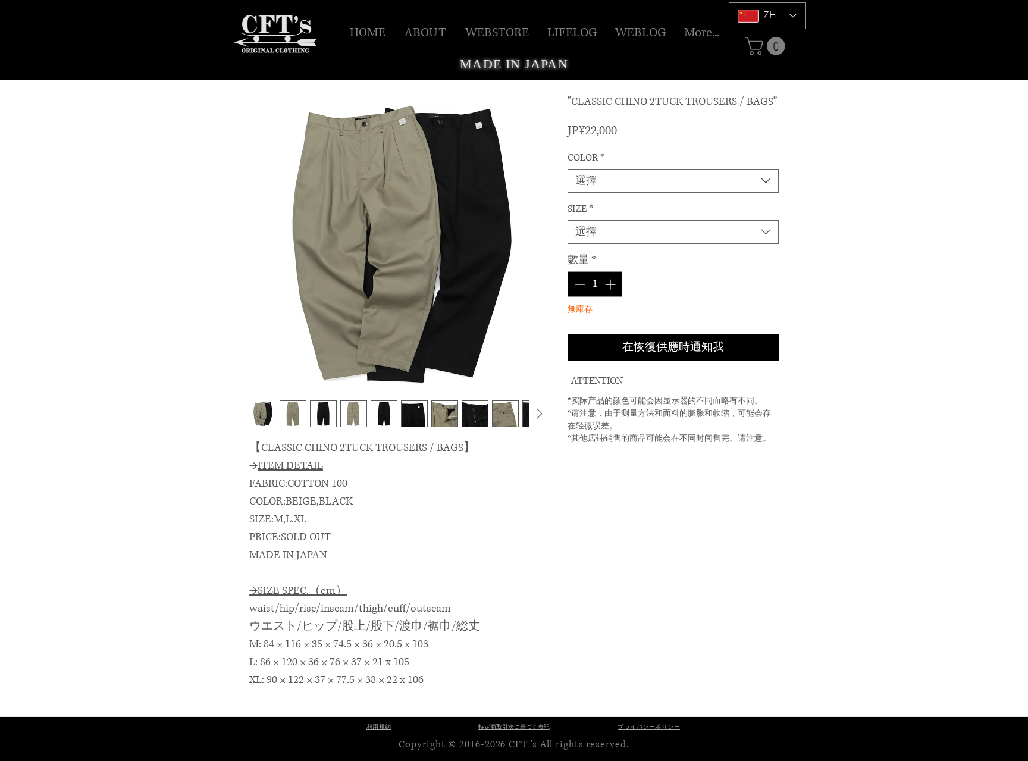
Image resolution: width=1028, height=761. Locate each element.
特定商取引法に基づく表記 (514, 727)
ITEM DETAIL (290, 466)
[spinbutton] (595, 284)
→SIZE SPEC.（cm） (298, 591)
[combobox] (673, 181)
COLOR (586, 157)
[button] (497, 32)
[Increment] (611, 284)
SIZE (580, 208)
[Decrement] (578, 284)
